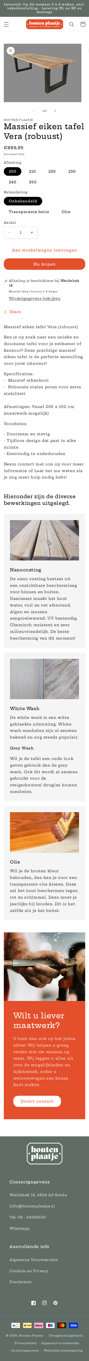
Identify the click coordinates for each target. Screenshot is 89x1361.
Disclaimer (20, 1282)
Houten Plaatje (31, 1335)
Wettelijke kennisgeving (63, 1350)
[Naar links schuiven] (33, 111)
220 (52, 171)
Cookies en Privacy (28, 1271)
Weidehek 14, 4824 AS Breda (38, 1195)
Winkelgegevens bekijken (35, 298)
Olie (66, 211)
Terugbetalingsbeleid (66, 1335)
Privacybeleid (25, 1343)
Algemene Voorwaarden (33, 1259)
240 (12, 182)
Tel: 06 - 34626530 (27, 1217)
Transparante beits (29, 211)
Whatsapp (19, 1228)
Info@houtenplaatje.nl (32, 1206)
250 (33, 182)
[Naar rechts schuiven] (55, 111)
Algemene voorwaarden (60, 1343)
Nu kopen (44, 264)
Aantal (10, 223)
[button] (6, 24)
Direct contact (37, 1101)
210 (32, 171)
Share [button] (15, 311)
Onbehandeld (23, 201)
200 (12, 171)
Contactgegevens (25, 1350)
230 (72, 171)
